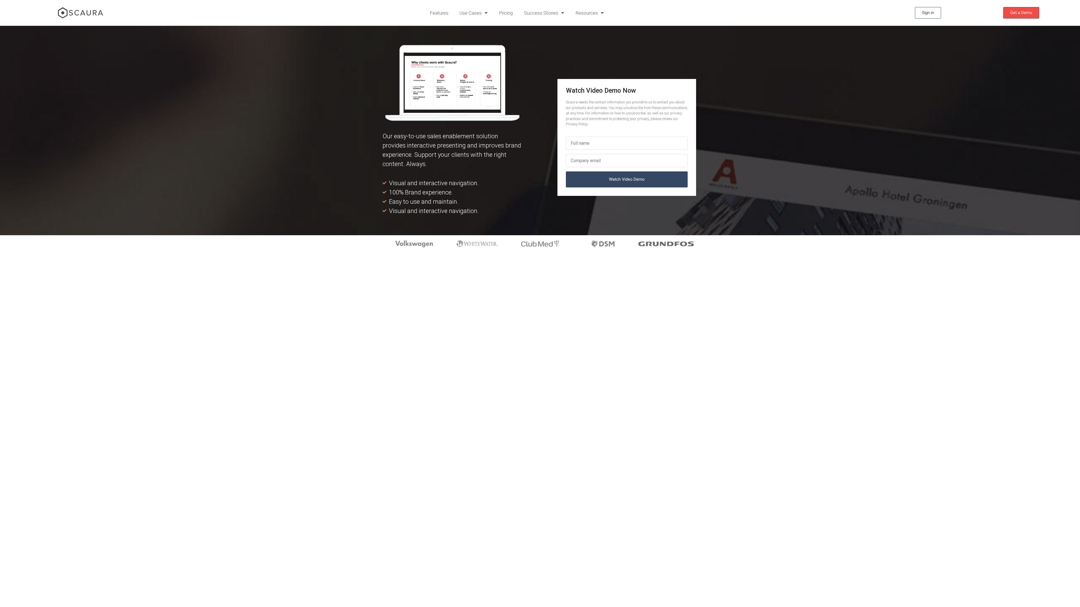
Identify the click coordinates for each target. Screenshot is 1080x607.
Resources (586, 13)
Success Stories (541, 13)
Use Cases (471, 13)
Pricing (506, 13)
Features (439, 13)
